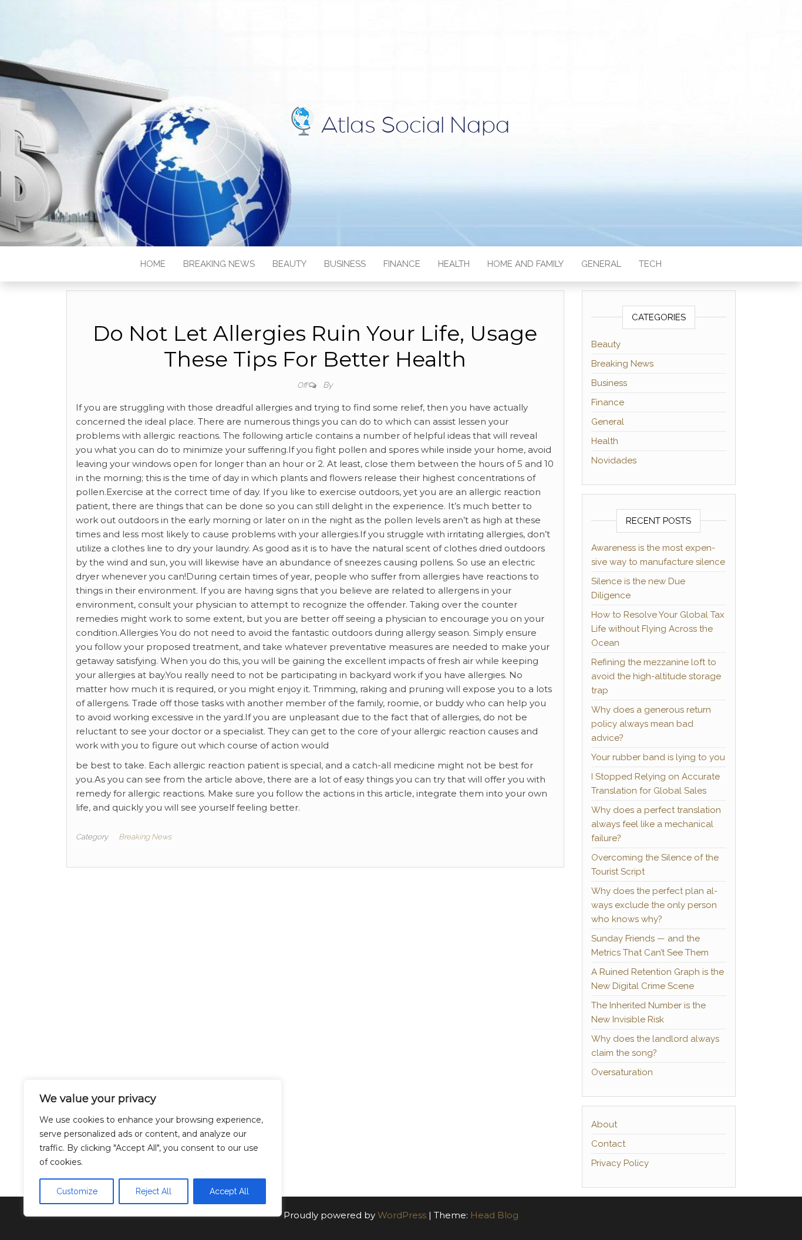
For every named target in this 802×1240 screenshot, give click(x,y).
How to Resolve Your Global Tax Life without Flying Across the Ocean (658, 628)
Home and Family (525, 264)
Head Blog (494, 1215)
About (604, 1124)
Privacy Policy (620, 1163)
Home (153, 264)
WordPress (402, 1215)
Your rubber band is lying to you (658, 757)
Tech (650, 264)
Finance (401, 264)
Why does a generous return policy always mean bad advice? (651, 723)
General (601, 264)
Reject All (153, 1191)
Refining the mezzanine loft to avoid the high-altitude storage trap (656, 676)
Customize (76, 1191)
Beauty (289, 264)
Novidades (613, 460)
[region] (152, 1148)
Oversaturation (622, 1072)
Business (345, 264)
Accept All (229, 1191)
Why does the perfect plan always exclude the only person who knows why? (654, 905)
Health (454, 264)
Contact (608, 1144)
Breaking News (219, 264)
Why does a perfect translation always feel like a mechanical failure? (656, 824)
